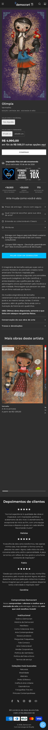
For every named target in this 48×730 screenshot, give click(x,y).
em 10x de (24, 144)
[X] (18, 701)
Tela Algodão (8, 122)
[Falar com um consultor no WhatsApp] (43, 725)
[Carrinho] (45, 4)
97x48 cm (7, 134)
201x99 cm (19, 134)
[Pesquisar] (39, 4)
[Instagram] (24, 701)
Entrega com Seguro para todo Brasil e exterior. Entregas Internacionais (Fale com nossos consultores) (25, 237)
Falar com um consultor (24, 255)
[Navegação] (2, 4)
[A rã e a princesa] (22, 374)
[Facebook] (12, 701)
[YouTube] (36, 701)
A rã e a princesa (9, 409)
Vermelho (6, 107)
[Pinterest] (30, 701)
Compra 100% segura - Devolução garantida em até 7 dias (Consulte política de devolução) (25, 245)
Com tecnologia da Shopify (24, 727)
